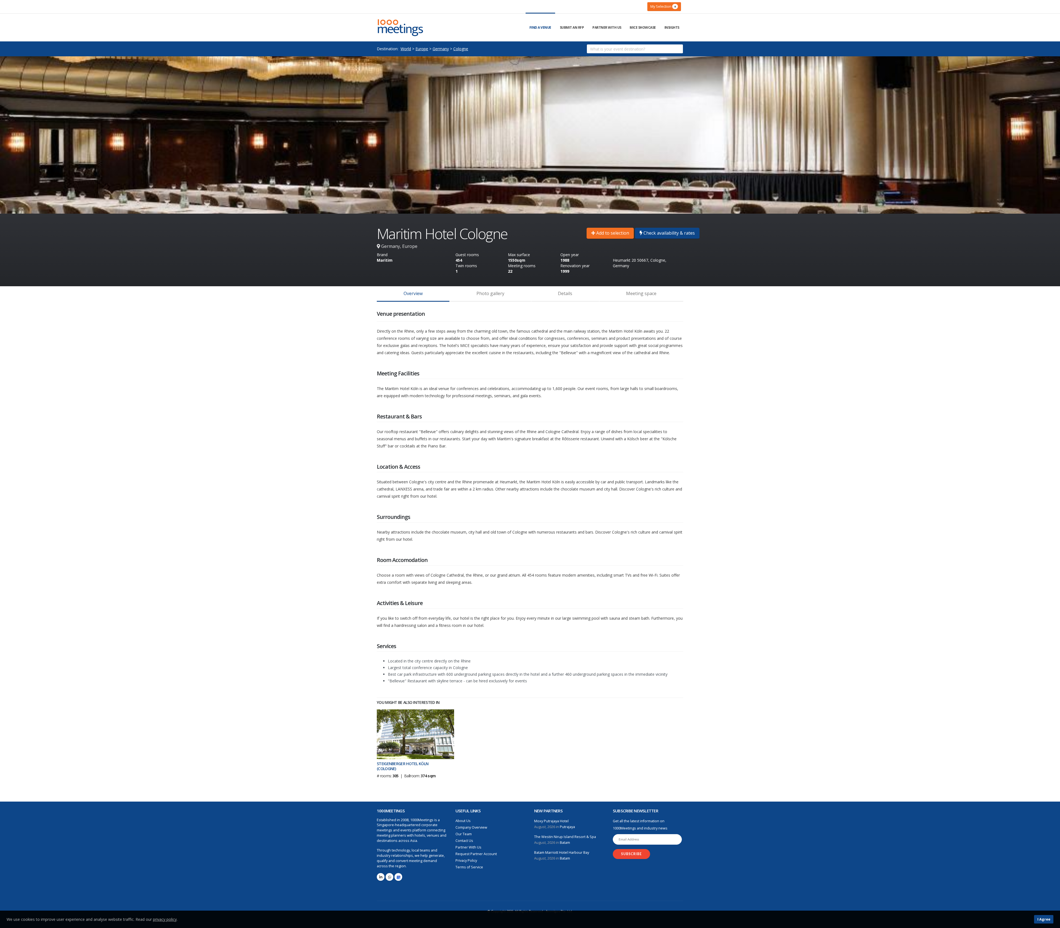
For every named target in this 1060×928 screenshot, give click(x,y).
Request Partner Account (476, 854)
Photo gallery (490, 293)
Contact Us (464, 840)
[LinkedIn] (381, 877)
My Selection (663, 6)
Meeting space (641, 293)
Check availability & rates (668, 233)
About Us (463, 820)
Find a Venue (540, 27)
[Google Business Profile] (398, 877)
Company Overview (471, 827)
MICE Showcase (643, 27)
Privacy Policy (466, 860)
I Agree (1043, 919)
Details (565, 293)
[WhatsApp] (389, 877)
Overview (413, 293)
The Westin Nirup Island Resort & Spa (565, 836)
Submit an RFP (572, 27)
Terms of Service (469, 867)
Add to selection (612, 233)
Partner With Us (606, 27)
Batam (565, 842)
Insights (671, 27)
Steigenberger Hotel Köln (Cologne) (402, 766)
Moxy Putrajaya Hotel (551, 821)
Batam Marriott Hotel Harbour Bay (561, 852)
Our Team (463, 834)
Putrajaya (567, 826)
